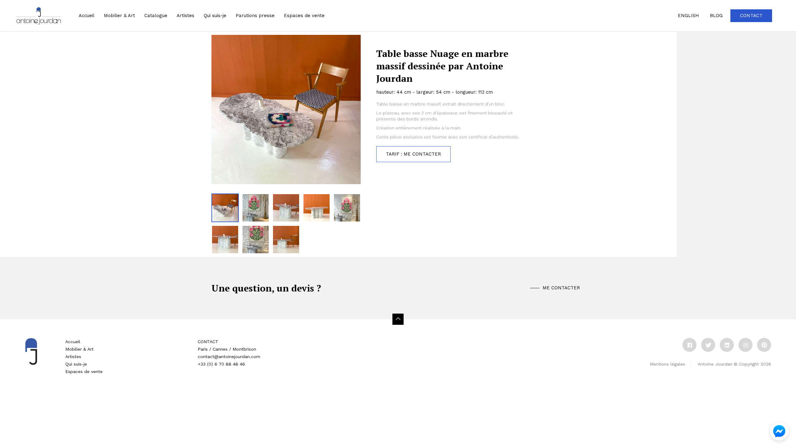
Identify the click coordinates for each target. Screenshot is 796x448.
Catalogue (155, 15)
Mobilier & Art (119, 15)
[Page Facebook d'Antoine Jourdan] (689, 345)
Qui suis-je (215, 15)
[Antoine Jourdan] (38, 16)
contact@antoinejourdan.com (229, 356)
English (688, 15)
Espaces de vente (84, 371)
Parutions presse (255, 15)
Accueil (87, 15)
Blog (716, 15)
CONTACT (208, 341)
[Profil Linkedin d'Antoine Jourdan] (727, 345)
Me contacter (561, 288)
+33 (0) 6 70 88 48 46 (221, 364)
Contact (751, 15)
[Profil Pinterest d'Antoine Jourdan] (764, 345)
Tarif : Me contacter (413, 154)
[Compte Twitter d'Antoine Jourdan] (708, 345)
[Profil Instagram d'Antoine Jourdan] (745, 345)
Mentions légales (667, 364)
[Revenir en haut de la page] (398, 319)
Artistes (73, 356)
